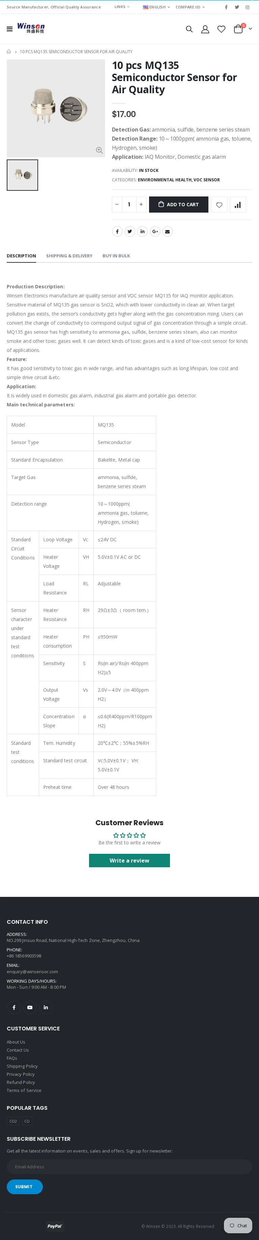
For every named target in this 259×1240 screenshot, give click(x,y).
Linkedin (46, 1007)
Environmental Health (165, 180)
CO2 (13, 1121)
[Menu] (9, 28)
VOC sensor (207, 180)
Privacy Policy (21, 1074)
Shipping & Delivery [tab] (69, 256)
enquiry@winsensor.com (32, 972)
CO (27, 1121)
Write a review (129, 860)
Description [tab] (21, 256)
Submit (24, 1187)
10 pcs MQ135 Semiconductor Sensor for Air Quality (174, 77)
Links (120, 6)
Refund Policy (21, 1082)
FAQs (12, 1058)
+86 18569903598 (24, 956)
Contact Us (18, 1050)
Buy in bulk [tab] (116, 256)
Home (9, 51)
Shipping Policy (22, 1066)
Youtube (30, 1007)
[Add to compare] (238, 204)
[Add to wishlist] (219, 204)
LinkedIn (142, 231)
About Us (16, 1042)
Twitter (129, 231)
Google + (155, 231)
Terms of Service (24, 1090)
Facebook (117, 231)
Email (167, 231)
